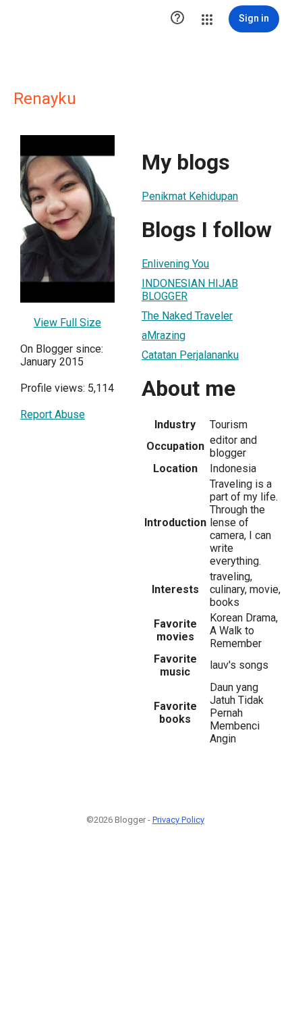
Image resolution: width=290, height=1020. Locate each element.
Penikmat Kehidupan (190, 196)
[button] (177, 19)
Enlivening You (175, 263)
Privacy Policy (178, 820)
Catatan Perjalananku (190, 355)
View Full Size (67, 322)
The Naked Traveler (187, 315)
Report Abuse (52, 414)
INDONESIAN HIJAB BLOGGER (190, 290)
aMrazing (163, 335)
